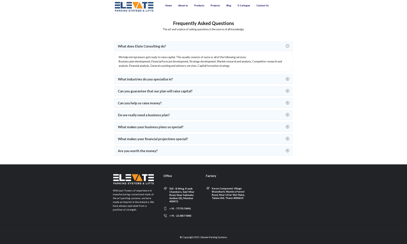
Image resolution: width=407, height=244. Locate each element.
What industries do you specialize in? (145, 79)
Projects (215, 5)
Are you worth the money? (138, 151)
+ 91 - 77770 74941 (180, 208)
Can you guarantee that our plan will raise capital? (155, 91)
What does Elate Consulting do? (142, 46)
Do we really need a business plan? (144, 115)
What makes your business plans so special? (150, 127)
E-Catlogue (244, 5)
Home (168, 5)
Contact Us (262, 5)
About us (183, 5)
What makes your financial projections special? (153, 139)
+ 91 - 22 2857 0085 (180, 215)
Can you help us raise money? (140, 103)
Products (199, 5)
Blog (228, 5)
